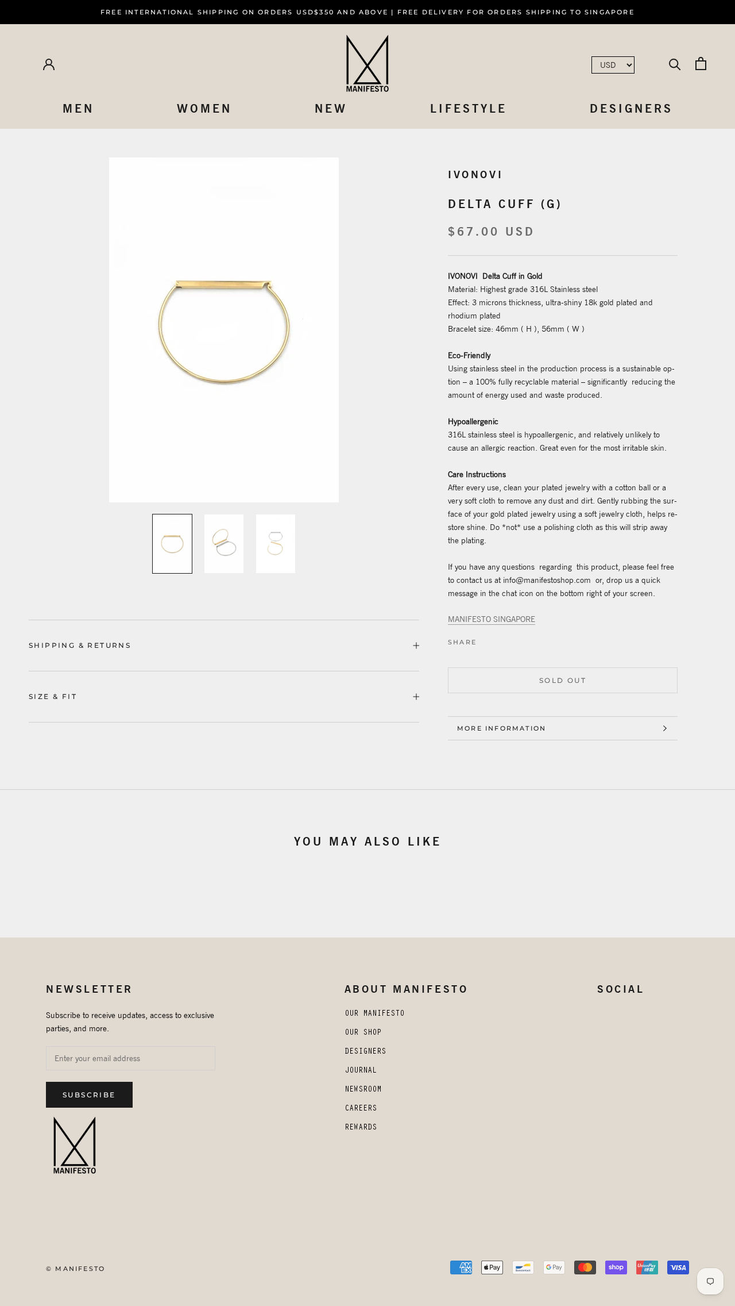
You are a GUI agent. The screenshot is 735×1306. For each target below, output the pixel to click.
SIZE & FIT (53, 696)
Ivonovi (475, 174)
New (331, 109)
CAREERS (361, 1109)
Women (204, 109)
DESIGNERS (365, 1052)
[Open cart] (700, 63)
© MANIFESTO (75, 1269)
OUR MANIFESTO (374, 1015)
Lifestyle (468, 109)
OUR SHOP (363, 1034)
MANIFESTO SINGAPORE (491, 619)
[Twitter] (495, 639)
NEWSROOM (363, 1090)
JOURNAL (361, 1071)
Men (78, 109)
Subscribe (89, 1094)
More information (501, 728)
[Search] (675, 63)
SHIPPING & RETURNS (80, 645)
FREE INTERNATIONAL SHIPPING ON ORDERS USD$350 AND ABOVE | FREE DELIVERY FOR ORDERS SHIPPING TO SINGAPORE (367, 12)
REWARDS (361, 1128)
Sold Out (562, 680)
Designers (631, 109)
